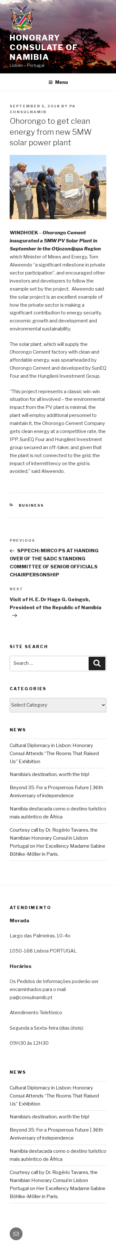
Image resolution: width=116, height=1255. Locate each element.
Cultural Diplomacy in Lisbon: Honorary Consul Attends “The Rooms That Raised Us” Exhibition (54, 753)
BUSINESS (31, 505)
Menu (61, 82)
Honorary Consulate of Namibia (44, 47)
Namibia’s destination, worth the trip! (49, 774)
